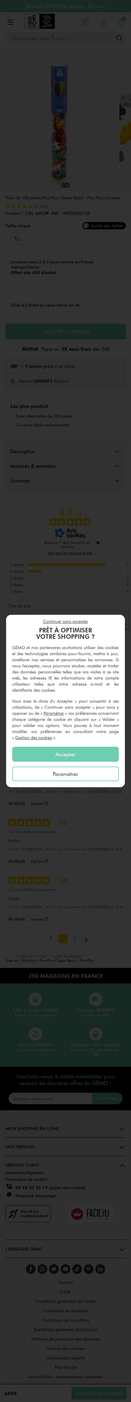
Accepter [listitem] (65, 754)
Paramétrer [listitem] (65, 774)
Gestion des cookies (33, 737)
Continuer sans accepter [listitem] (65, 621)
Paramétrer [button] (54, 713)
